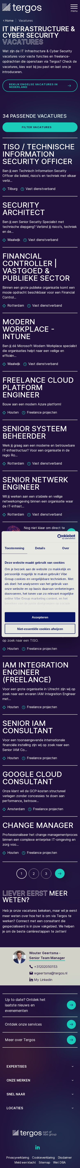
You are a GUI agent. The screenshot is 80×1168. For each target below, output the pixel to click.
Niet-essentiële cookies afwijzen (40, 628)
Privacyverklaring (17, 1157)
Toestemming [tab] (14, 548)
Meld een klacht (25, 1162)
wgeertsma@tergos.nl (50, 973)
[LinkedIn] (37, 1147)
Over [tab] (65, 548)
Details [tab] (40, 548)
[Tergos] (21, 8)
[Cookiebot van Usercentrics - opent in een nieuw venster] (57, 536)
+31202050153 (45, 967)
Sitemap (44, 1162)
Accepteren (40, 617)
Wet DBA (59, 1162)
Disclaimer (65, 1157)
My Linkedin (43, 980)
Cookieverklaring (43, 1157)
